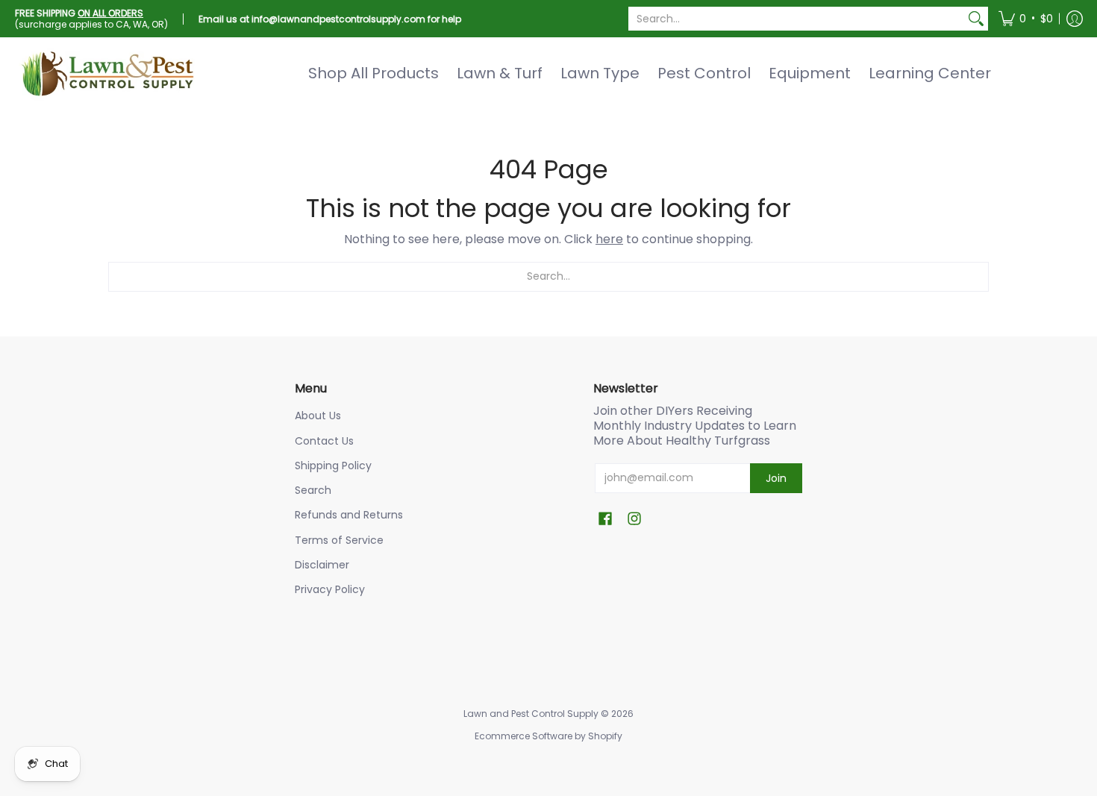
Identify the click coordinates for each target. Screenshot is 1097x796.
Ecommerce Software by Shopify (548, 736)
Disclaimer (322, 564)
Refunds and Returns (349, 514)
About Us (318, 415)
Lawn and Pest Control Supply (530, 713)
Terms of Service (339, 540)
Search (313, 490)
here (609, 239)
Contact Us (324, 440)
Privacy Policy (330, 589)
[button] (1026, 18)
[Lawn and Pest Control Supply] (108, 73)
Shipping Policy (333, 465)
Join (776, 478)
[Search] (976, 19)
